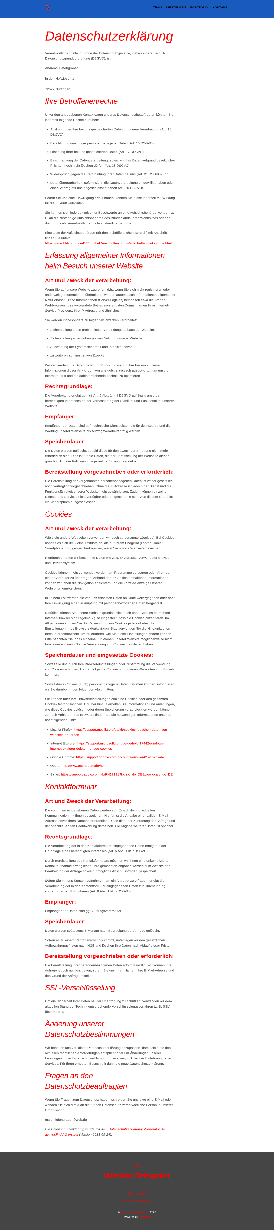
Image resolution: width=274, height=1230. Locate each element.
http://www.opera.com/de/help (84, 765)
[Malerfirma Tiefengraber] (48, 9)
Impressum (137, 1193)
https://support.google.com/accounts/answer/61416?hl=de (120, 757)
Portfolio (199, 7)
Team (157, 7)
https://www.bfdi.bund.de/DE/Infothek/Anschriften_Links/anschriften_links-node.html (108, 243)
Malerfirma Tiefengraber (135, 1212)
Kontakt (219, 7)
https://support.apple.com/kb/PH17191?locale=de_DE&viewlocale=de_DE (117, 774)
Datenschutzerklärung (137, 1201)
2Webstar (144, 1216)
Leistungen (176, 7)
